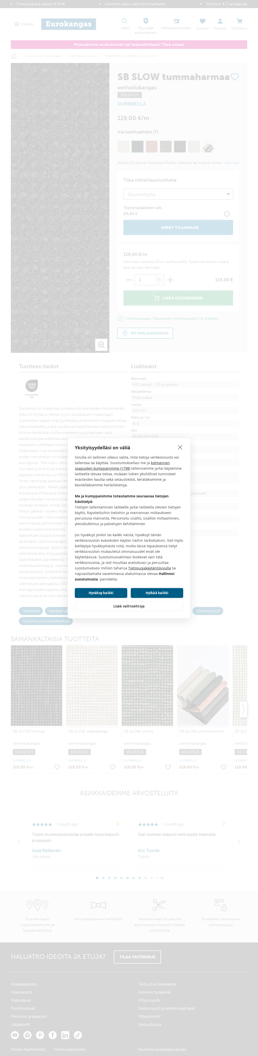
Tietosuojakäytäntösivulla (149, 568)
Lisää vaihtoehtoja (129, 606)
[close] (180, 447)
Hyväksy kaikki (101, 593)
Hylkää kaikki (157, 593)
